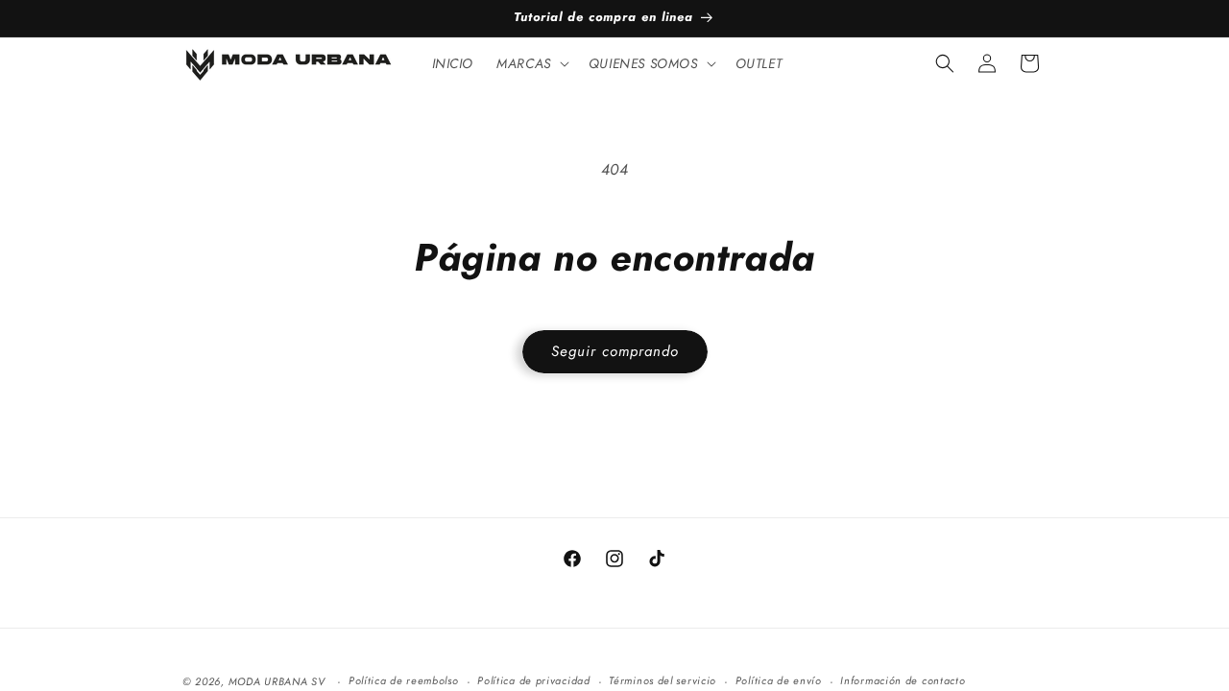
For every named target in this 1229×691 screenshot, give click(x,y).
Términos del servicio (662, 680)
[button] (531, 63)
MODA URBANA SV (277, 681)
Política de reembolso (404, 680)
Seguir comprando (615, 351)
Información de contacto (902, 680)
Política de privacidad (533, 680)
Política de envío (778, 680)
